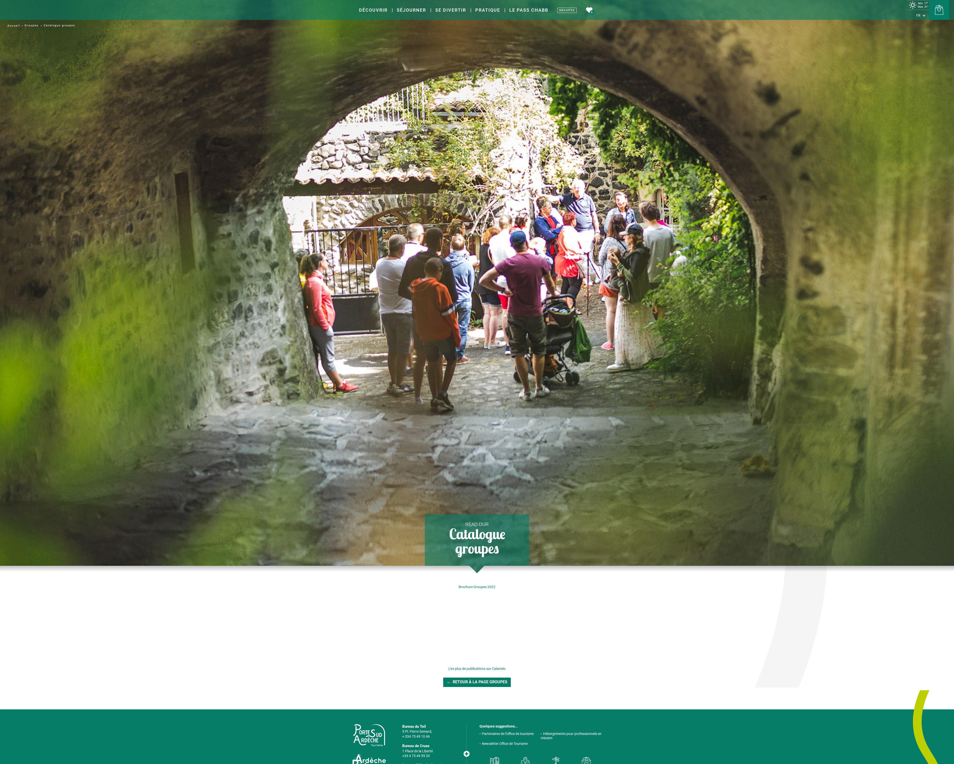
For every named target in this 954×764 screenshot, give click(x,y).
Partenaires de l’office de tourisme (508, 734)
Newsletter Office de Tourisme (505, 744)
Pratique (487, 10)
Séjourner (411, 10)
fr (918, 15)
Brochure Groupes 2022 (477, 587)
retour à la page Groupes (480, 682)
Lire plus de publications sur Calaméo (477, 669)
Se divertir (450, 10)
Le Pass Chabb (528, 10)
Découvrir (373, 10)
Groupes (567, 10)
